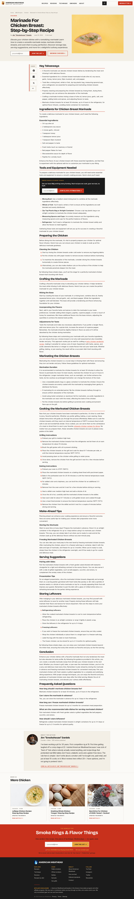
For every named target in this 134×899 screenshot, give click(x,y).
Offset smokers (56, 872)
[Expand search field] (104, 3)
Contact (71, 880)
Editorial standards (74, 877)
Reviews (53, 3)
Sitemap (64, 896)
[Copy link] (32, 88)
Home (12, 12)
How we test (73, 874)
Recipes (45, 3)
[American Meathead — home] (3, 3)
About (81, 3)
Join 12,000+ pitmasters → (71, 191)
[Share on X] (33, 83)
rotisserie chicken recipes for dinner (87, 426)
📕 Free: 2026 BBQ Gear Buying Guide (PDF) (59, 850)
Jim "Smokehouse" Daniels (22, 35)
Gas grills (54, 881)
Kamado (54, 878)
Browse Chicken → (57, 53)
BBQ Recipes (19, 12)
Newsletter (89, 878)
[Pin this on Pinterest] (33, 70)
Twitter (88, 875)
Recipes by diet (39, 878)
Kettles (53, 875)
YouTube (88, 869)
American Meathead (15, 3)
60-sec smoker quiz (82, 850)
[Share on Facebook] (33, 77)
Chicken (26, 12)
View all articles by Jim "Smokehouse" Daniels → (59, 766)
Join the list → (38, 53)
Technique (63, 3)
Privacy (54, 896)
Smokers (73, 3)
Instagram (89, 872)
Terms (59, 896)
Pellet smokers (56, 869)
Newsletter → (125, 3)
